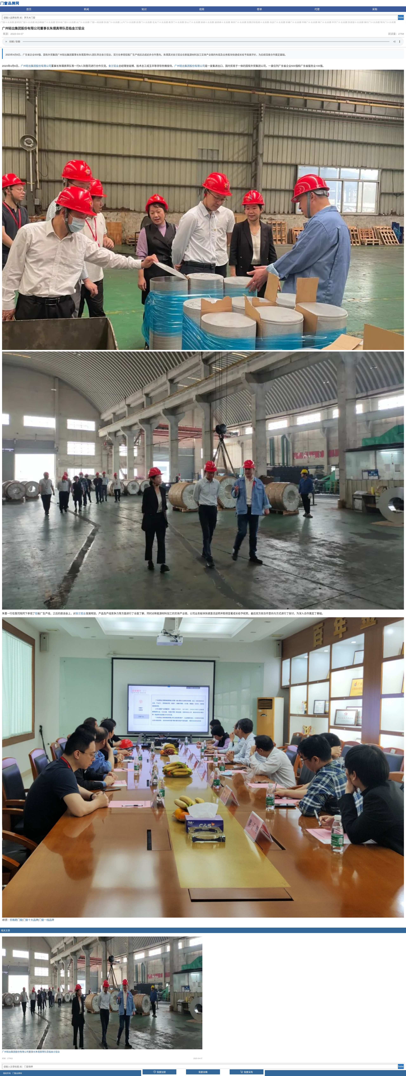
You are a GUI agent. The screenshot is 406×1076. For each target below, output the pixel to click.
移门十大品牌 (324, 22)
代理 (317, 9)
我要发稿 (203, 1071)
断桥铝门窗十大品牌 (25, 22)
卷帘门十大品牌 (238, 22)
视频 (201, 9)
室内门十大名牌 (388, 22)
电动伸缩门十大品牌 (45, 22)
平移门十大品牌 (309, 22)
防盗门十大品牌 (112, 22)
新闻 (86, 9)
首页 (28, 9)
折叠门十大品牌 (293, 22)
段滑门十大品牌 (144, 22)
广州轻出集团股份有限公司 (36, 66)
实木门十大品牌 (160, 22)
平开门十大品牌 (339, 22)
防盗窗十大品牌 (355, 22)
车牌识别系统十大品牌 (258, 22)
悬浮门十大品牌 (176, 22)
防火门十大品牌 (192, 22)
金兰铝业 (113, 66)
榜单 (259, 9)
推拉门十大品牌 (372, 22)
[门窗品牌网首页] (9, 2)
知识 (144, 9)
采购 (374, 9)
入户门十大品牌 (128, 22)
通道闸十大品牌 (222, 22)
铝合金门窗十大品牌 (66, 22)
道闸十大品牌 (207, 22)
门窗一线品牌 (96, 22)
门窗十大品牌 (7, 22)
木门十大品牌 (82, 22)
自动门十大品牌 (277, 22)
